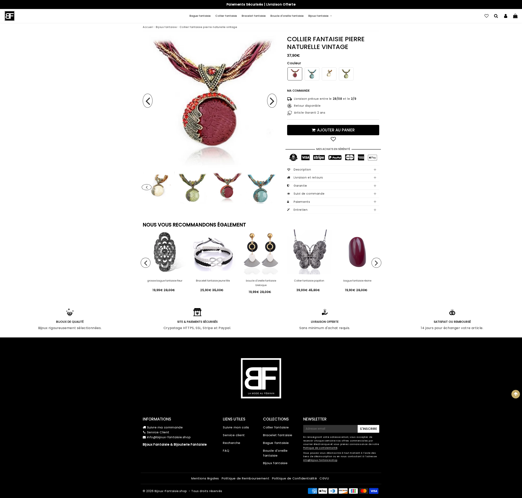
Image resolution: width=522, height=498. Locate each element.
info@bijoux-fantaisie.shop (169, 437)
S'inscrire (368, 428)
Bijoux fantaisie (318, 16)
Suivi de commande (309, 194)
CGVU (324, 478)
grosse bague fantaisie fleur (164, 280)
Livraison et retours (308, 177)
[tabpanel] (227, 188)
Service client (234, 435)
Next (272, 101)
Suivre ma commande (165, 427)
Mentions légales (205, 478)
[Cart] (515, 16)
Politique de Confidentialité (294, 478)
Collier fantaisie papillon (309, 280)
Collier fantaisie (226, 16)
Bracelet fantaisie (254, 16)
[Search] (496, 16)
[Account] (505, 16)
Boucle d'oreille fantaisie (287, 16)
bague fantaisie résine (357, 280)
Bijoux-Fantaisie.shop (171, 491)
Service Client (158, 432)
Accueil (148, 27)
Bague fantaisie (200, 16)
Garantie (300, 186)
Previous (148, 101)
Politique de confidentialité (320, 447)
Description (302, 169)
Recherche (231, 443)
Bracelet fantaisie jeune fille (213, 280)
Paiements (302, 202)
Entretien (300, 210)
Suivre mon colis (236, 427)
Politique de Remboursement (246, 478)
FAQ (226, 450)
